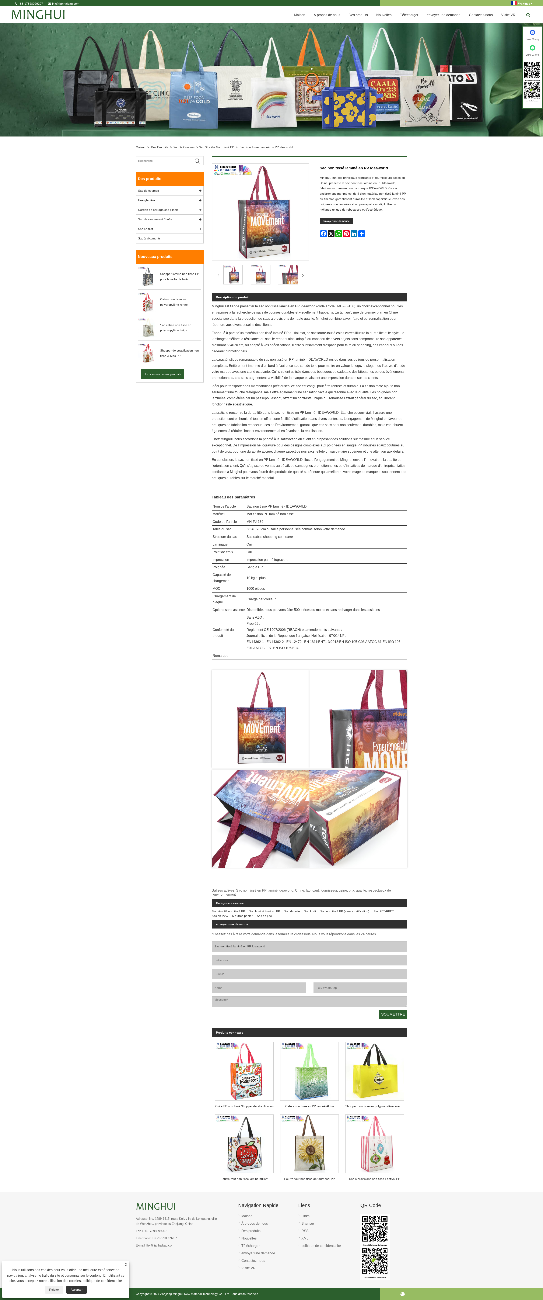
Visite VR (508, 15)
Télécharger (409, 15)
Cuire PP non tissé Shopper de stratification (244, 1106)
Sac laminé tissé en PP (264, 911)
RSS (305, 1231)
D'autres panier (242, 915)
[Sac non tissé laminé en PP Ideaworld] (233, 275)
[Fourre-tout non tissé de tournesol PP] (309, 1142)
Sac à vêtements (149, 238)
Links (305, 1216)
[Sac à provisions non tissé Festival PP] (374, 1142)
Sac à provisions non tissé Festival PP (374, 1178)
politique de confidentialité (102, 1281)
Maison (299, 15)
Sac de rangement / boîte (155, 219)
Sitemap (307, 1223)
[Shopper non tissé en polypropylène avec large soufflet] (374, 1070)
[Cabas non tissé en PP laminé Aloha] (309, 1070)
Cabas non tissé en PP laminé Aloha (309, 1106)
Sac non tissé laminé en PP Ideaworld (266, 147)
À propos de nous (327, 15)
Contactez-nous (481, 15)
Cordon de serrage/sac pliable (158, 209)
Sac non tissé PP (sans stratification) (344, 911)
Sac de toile (292, 911)
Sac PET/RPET (384, 911)
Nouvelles (384, 15)
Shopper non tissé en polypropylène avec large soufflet (376, 1106)
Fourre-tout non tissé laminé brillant (244, 1178)
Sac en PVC (220, 915)
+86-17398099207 (30, 3)
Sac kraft (310, 911)
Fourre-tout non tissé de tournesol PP (309, 1178)
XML (304, 1238)
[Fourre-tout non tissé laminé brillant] (244, 1142)
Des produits (358, 15)
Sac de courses (184, 147)
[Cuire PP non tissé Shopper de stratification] (244, 1070)
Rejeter (54, 1289)
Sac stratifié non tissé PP (216, 147)
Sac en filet (145, 229)
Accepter (77, 1289)
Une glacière (146, 200)
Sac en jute (264, 915)
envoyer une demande (443, 15)
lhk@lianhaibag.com (65, 3)
